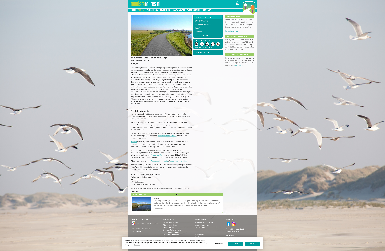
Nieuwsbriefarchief (233, 231)
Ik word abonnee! (231, 31)
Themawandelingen (170, 225)
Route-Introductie (203, 17)
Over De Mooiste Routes (141, 229)
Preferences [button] (137, 245)
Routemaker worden (202, 225)
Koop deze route (202, 52)
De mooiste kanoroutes (172, 230)
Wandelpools (136, 231)
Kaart (197, 28)
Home (133, 10)
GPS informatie (201, 21)
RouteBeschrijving (203, 24)
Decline (236, 243)
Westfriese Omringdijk (159, 161)
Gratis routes (178, 10)
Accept (252, 243)
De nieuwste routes (170, 223)
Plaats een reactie (203, 35)
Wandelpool (152, 10)
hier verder (239, 65)
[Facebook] (228, 224)
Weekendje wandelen (171, 235)
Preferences (219, 243)
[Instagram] (233, 224)
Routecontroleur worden (204, 223)
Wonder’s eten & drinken (167, 136)
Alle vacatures (200, 227)
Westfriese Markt (157, 155)
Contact (207, 10)
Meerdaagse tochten (171, 232)
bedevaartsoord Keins (178, 161)
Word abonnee (193, 10)
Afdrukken (199, 32)
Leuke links (165, 10)
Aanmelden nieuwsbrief (235, 229)
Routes (141, 10)
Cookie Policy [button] (178, 242)
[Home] (133, 223)
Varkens (134, 142)
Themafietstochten (170, 227)
